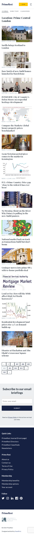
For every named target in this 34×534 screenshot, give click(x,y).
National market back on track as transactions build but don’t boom (16, 242)
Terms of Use (7, 466)
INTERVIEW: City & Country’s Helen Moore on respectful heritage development (15, 100)
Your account (7, 487)
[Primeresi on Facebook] (16, 498)
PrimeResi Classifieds (11, 445)
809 (28, 364)
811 (10, 368)
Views (4, 207)
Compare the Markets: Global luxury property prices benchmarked (15, 128)
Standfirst (18, 531)
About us (5, 459)
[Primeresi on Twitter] (3, 498)
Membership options (10, 484)
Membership (7, 476)
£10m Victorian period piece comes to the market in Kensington (15, 156)
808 (23, 364)
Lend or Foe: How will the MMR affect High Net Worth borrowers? (16, 296)
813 (21, 368)
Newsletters (7, 448)
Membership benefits (10, 480)
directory (14, 11)
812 (15, 368)
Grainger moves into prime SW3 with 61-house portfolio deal (17, 269)
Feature (5, 93)
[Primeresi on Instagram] (7, 498)
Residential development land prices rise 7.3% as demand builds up (16, 324)
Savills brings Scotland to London (13, 46)
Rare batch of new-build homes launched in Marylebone (16, 72)
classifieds (25, 11)
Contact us (6, 463)
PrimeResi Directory (10, 441)
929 (4, 372)
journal (5, 11)
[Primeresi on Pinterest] (21, 498)
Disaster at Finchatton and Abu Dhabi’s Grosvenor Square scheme (16, 353)
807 (17, 364)
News (3, 41)
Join (23, 4)
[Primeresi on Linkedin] (12, 498)
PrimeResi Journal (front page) (14, 438)
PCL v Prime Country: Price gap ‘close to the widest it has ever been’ (16, 185)
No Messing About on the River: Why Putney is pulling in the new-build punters (16, 213)
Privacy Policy (12, 417)
